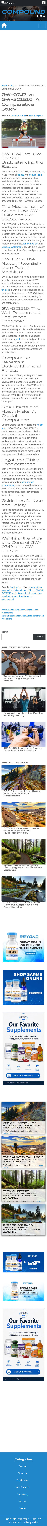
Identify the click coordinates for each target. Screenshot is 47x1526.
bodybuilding (35, 175)
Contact (10, 3)
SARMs (22, 1508)
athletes (20, 339)
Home (5, 85)
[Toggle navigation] (41, 25)
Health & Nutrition (22, 1487)
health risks (17, 593)
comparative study (10, 590)
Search (5, 632)
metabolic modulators (31, 593)
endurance (23, 590)
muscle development (12, 247)
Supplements (22, 1480)
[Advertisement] (23, 55)
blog (12, 85)
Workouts (22, 1473)
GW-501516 (6, 593)
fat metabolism (30, 243)
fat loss (5, 290)
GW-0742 (39, 590)
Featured (22, 1466)
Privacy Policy (31, 1522)
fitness (21, 175)
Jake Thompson (36, 116)
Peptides (22, 1501)
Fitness (32, 590)
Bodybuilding (15, 587)
